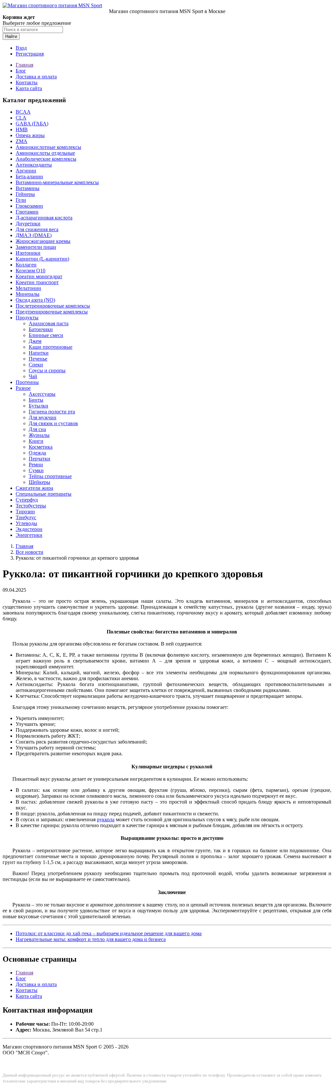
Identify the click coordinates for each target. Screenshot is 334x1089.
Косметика (41, 447)
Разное (23, 388)
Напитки (39, 353)
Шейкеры (39, 482)
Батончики (41, 329)
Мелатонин (28, 288)
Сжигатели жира (34, 488)
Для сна (37, 429)
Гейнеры (25, 194)
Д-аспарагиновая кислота (44, 217)
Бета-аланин (29, 176)
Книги (36, 441)
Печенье (38, 358)
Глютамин (27, 212)
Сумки (36, 470)
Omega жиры (30, 135)
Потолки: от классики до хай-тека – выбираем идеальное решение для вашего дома (109, 933)
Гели (21, 200)
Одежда (37, 453)
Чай (33, 376)
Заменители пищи (36, 247)
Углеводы (26, 523)
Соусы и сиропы (47, 370)
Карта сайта (29, 88)
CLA (21, 117)
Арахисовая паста (48, 323)
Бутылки (38, 405)
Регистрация (30, 53)
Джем (35, 341)
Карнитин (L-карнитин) (42, 259)
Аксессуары (42, 394)
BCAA (23, 112)
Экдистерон (29, 529)
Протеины (27, 382)
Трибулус (26, 517)
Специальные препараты (43, 494)
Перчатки (39, 458)
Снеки (36, 364)
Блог (21, 70)
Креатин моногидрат (39, 276)
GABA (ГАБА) (32, 123)
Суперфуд (27, 500)
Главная (24, 65)
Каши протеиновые (50, 347)
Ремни (36, 464)
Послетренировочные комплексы (53, 306)
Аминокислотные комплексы (48, 147)
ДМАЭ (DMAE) (34, 235)
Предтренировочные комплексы (52, 311)
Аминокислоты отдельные (45, 153)
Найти (11, 36)
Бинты (36, 400)
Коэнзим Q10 (30, 270)
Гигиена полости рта (52, 411)
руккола (105, 819)
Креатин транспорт (37, 282)
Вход (21, 48)
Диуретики (28, 223)
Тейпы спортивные (50, 476)
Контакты (27, 82)
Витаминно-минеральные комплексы (57, 182)
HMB (22, 129)
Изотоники (28, 253)
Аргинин (26, 170)
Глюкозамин (29, 206)
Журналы (39, 435)
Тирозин (25, 511)
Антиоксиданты (34, 165)
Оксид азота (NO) (35, 300)
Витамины (27, 188)
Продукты (27, 317)
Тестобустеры (31, 505)
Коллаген (26, 264)
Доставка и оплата (36, 76)
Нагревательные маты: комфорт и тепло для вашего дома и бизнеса (91, 939)
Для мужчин (42, 417)
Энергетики (29, 535)
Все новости (29, 552)
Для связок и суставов (53, 423)
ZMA (21, 141)
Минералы (27, 294)
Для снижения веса (37, 229)
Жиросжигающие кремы (43, 241)
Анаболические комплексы (46, 159)
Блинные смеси (46, 335)
